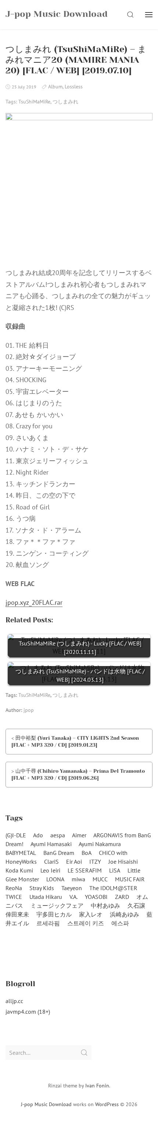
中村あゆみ (105, 905)
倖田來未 (17, 914)
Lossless (74, 86)
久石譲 (136, 905)
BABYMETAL (21, 852)
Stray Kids (41, 888)
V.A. (73, 896)
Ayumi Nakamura (100, 844)
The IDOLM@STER (113, 888)
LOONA (55, 879)
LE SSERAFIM (85, 870)
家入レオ (91, 914)
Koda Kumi (19, 870)
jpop (29, 710)
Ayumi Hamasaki (51, 844)
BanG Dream (58, 852)
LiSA (114, 870)
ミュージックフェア (56, 905)
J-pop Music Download (46, 1104)
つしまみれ (65, 101)
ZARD (122, 896)
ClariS (51, 861)
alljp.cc (14, 1001)
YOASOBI (96, 896)
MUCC (100, 879)
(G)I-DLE (16, 835)
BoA (86, 852)
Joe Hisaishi (123, 861)
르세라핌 (48, 923)
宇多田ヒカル (54, 914)
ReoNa (14, 888)
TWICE (14, 896)
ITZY (95, 861)
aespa (57, 835)
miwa (78, 879)
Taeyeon (71, 888)
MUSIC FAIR (130, 879)
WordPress (107, 1104)
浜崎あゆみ (124, 914)
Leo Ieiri (50, 870)
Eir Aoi (74, 861)
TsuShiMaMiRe (34, 101)
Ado (38, 835)
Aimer (79, 835)
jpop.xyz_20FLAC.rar (34, 602)
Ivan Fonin (97, 1085)
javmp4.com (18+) (28, 1011)
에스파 (120, 923)
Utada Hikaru (45, 896)
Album (55, 86)
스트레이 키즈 (85, 923)
